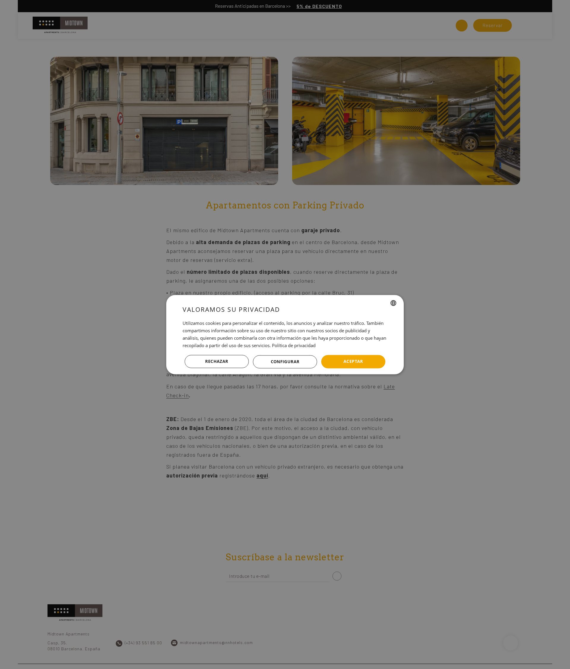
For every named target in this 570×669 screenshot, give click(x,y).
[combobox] (393, 303)
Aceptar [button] (353, 361)
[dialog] (285, 334)
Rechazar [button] (216, 361)
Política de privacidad (294, 345)
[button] (285, 361)
